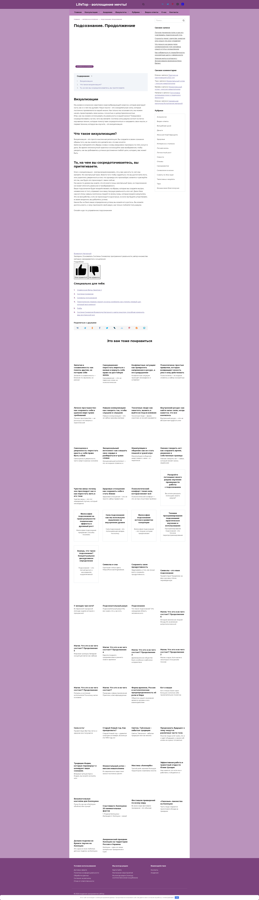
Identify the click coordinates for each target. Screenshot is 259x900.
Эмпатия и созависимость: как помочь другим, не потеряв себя (83, 369)
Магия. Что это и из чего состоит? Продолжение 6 (172, 614)
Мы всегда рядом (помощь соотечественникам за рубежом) (125, 877)
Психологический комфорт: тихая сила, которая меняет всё (142, 491)
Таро (159, 184)
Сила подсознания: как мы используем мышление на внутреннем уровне (115, 519)
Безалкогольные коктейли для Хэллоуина (86, 800)
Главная (78, 12)
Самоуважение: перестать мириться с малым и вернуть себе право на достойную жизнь (114, 370)
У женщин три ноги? (84, 606)
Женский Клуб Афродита (167, 135)
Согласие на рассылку (82, 878)
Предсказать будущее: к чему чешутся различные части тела (172, 730)
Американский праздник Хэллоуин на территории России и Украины (115, 841)
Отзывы (160, 161)
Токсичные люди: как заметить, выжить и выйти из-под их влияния (144, 410)
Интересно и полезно (84, 66)
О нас (163, 12)
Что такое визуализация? (91, 85)
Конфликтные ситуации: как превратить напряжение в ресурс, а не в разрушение (144, 369)
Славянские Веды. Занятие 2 (89, 290)
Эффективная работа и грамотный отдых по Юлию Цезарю (171, 764)
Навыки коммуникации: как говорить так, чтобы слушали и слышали (115, 410)
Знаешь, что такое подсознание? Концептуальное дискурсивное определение (86, 556)
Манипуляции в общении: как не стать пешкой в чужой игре (143, 450)
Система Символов (85, 294)
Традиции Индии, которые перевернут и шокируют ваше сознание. (85, 767)
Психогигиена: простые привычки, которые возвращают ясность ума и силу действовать (172, 369)
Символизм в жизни (165, 170)
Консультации (91, 12)
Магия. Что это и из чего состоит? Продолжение (86, 689)
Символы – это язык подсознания (170, 571)
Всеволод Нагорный (82, 254)
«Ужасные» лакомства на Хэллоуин (171, 802)
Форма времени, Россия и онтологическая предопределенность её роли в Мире (144, 691)
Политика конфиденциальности (86, 873)
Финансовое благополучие (168, 188)
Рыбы (79, 308)
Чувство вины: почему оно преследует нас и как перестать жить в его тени (85, 492)
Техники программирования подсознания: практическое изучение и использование (172, 519)
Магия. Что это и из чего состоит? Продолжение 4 (115, 649)
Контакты (173, 12)
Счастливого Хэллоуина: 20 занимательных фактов (115, 808)
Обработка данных (81, 875)
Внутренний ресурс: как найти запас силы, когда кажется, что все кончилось (172, 411)
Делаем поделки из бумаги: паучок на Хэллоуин (83, 843)
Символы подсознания (87, 298)
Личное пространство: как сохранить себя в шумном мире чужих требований (85, 411)
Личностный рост (164, 153)
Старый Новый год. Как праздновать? (114, 729)
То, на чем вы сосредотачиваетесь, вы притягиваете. (102, 88)
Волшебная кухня (164, 126)
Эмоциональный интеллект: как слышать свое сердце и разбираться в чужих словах (115, 453)
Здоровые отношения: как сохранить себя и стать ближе (114, 491)
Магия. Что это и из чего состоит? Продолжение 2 (172, 652)
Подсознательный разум (115, 606)
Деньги (160, 130)
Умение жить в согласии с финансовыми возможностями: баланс (168, 60)
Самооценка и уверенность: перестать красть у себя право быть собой (86, 452)
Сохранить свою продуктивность (140, 565)
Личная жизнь (162, 148)
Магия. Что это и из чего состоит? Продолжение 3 (144, 652)
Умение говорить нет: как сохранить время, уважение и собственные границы (171, 452)
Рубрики (136, 12)
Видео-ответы (151, 12)
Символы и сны (110, 564)
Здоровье (161, 139)
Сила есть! (79, 728)
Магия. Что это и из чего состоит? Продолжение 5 (86, 648)
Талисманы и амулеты (166, 179)
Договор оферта (80, 870)
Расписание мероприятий (122, 873)
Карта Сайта (117, 870)
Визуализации (86, 81)
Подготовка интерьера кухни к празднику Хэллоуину (168, 95)
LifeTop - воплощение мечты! (101, 4)
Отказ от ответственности (84, 881)
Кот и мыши (166, 688)
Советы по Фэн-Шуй (165, 175)
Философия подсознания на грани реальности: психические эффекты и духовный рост (86, 520)
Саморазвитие (163, 166)
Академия (107, 12)
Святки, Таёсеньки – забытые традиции (142, 729)
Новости (160, 157)
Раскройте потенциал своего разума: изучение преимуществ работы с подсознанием (173, 481)
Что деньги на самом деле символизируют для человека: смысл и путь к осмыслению (168, 46)
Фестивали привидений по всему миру (143, 801)
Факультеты (121, 12)
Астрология (162, 117)
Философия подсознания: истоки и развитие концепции (144, 519)
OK (177, 897)
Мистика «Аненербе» (142, 765)
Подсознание (138, 606)
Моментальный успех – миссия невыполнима (114, 767)
